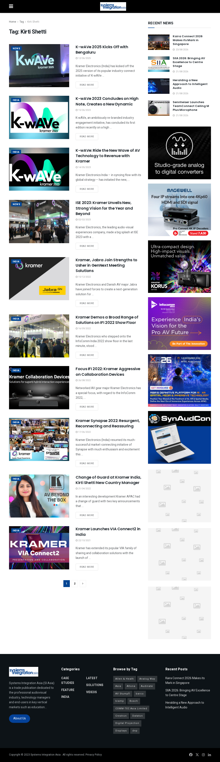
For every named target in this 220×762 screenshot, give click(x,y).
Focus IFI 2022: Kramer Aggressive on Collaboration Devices (108, 371)
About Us (19, 718)
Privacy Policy (94, 755)
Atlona (131, 686)
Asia (118, 686)
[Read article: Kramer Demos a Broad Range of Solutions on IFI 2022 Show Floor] (39, 335)
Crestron (121, 716)
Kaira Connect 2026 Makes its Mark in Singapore (188, 40)
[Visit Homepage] (113, 6)
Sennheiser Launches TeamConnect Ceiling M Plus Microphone (191, 106)
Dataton (137, 716)
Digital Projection (127, 723)
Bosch (134, 701)
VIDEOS (91, 692)
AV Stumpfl (122, 694)
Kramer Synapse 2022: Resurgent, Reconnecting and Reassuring (108, 423)
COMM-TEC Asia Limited (131, 708)
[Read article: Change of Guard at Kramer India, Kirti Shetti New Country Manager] (39, 496)
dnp (135, 731)
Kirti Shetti (33, 22)
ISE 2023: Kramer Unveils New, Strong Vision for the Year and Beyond (104, 208)
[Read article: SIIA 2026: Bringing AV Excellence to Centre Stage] (159, 64)
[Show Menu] (11, 6)
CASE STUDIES (67, 680)
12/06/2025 (84, 58)
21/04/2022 (84, 488)
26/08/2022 (84, 380)
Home (12, 22)
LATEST (92, 678)
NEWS (16, 48)
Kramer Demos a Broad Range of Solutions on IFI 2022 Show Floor (107, 319)
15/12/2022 (84, 277)
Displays (121, 731)
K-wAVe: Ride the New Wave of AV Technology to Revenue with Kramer (108, 156)
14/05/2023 (84, 167)
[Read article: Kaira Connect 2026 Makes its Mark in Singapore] (159, 42)
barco (140, 694)
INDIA (16, 100)
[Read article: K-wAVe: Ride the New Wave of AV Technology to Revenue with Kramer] (39, 169)
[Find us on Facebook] (190, 754)
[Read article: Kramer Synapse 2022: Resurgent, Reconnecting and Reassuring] (39, 439)
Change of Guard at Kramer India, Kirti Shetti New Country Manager (108, 480)
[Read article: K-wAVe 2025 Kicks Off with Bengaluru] (39, 65)
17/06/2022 (84, 432)
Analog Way (147, 679)
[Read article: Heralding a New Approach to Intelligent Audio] (159, 86)
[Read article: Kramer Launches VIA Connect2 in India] (39, 547)
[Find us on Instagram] (203, 754)
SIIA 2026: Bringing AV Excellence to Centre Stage (189, 62)
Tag (22, 22)
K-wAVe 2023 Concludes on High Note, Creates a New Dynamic (107, 101)
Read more (89, 85)
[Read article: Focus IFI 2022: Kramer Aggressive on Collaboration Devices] (39, 387)
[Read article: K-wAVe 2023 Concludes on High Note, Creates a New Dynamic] (39, 117)
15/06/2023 (84, 110)
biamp (119, 701)
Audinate (147, 686)
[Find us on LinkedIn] (209, 754)
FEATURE (67, 690)
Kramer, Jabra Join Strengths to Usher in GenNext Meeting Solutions (106, 265)
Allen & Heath (124, 679)
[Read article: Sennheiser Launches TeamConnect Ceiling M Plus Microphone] (159, 108)
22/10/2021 (84, 540)
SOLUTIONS (94, 685)
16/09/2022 (84, 328)
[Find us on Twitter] (197, 754)
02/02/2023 (84, 219)
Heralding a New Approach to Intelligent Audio (190, 84)
